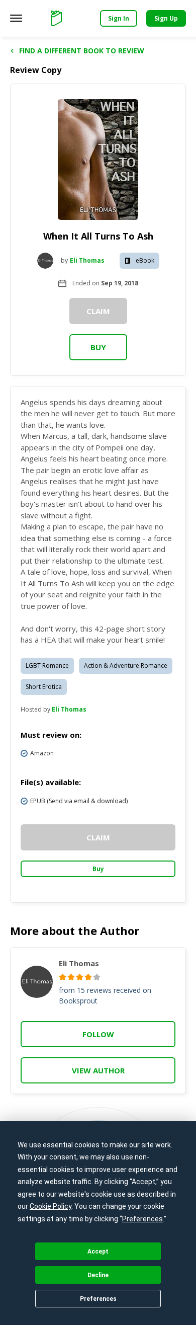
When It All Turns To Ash (98, 236)
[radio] (62, 977)
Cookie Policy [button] (50, 1206)
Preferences (98, 1298)
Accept (98, 1251)
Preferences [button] (142, 1219)
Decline (98, 1275)
